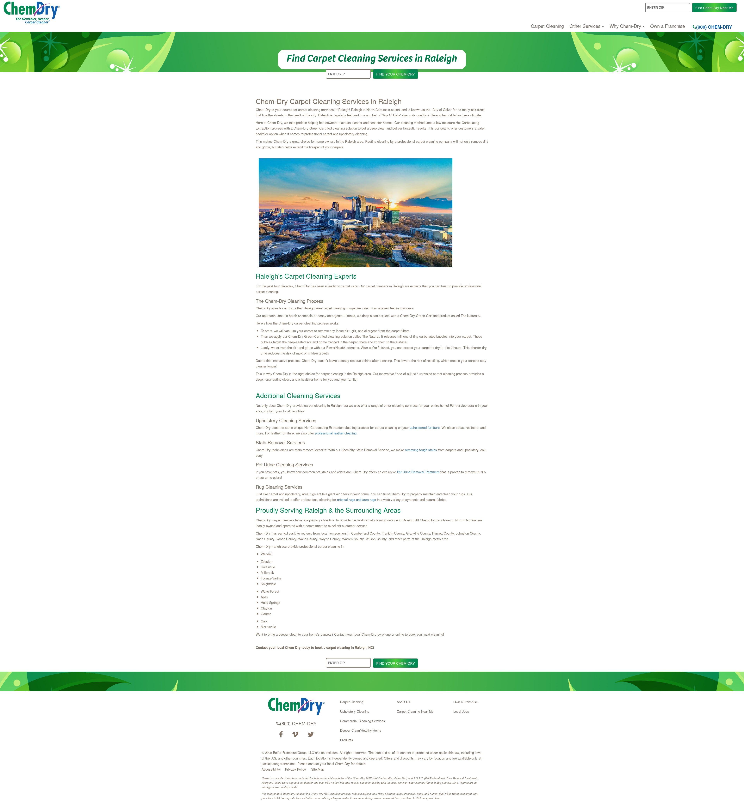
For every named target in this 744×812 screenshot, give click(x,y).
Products (346, 739)
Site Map (317, 769)
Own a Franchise (667, 26)
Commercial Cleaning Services (362, 720)
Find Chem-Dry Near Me (714, 7)
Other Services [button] (586, 26)
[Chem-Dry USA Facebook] (281, 734)
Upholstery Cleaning (354, 711)
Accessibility (271, 769)
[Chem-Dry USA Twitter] (311, 734)
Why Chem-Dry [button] (626, 26)
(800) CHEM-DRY (714, 27)
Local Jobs (461, 711)
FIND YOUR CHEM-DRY (395, 73)
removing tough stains (421, 449)
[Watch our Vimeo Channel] (295, 734)
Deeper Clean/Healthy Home (360, 730)
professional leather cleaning (335, 433)
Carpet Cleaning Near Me (415, 711)
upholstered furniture (425, 427)
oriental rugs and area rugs (356, 499)
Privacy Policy (295, 769)
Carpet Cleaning (547, 26)
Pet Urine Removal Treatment (418, 471)
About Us (403, 701)
